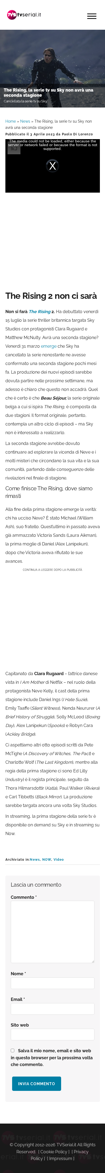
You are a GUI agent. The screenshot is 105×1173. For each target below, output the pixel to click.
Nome (18, 973)
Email (18, 999)
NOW (46, 860)
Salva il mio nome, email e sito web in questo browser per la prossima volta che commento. (52, 1057)
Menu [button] (92, 16)
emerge (49, 346)
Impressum (60, 1158)
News (25, 121)
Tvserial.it (24, 15)
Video (59, 860)
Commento (24, 897)
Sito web (20, 1025)
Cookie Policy (53, 1151)
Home (10, 121)
